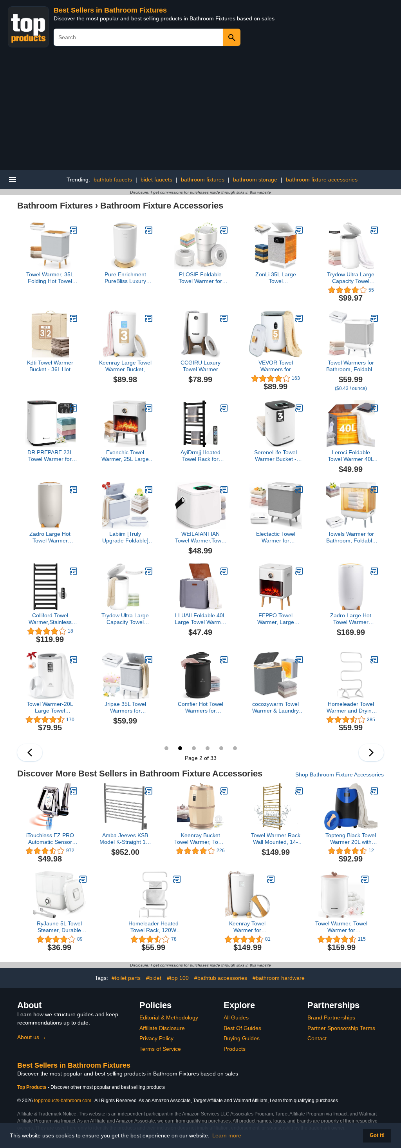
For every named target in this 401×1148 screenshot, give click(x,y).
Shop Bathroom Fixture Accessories (339, 774)
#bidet (153, 978)
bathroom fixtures (202, 179)
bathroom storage (255, 179)
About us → (31, 1037)
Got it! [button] (377, 1135)
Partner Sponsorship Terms (341, 1028)
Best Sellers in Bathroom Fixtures (110, 10)
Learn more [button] (226, 1135)
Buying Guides (242, 1038)
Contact (317, 1038)
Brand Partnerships (331, 1017)
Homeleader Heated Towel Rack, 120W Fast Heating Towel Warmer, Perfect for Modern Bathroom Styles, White (153, 927)
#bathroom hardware (279, 978)
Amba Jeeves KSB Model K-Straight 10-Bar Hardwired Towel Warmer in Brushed (125, 838)
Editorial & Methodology (168, 1017)
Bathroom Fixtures (55, 205)
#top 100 (178, 978)
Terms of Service (160, 1049)
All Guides (236, 1017)
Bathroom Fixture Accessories (161, 205)
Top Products (32, 1087)
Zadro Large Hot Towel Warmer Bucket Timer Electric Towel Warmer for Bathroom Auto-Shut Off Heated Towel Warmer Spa (50, 537)
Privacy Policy (156, 1038)
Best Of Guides (242, 1028)
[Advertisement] (200, 111)
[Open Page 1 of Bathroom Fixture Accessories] (29, 752)
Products (235, 1049)
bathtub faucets (113, 179)
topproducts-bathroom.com (62, 1100)
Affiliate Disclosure (162, 1028)
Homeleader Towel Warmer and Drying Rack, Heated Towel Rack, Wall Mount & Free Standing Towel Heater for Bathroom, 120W (351, 707)
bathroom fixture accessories (322, 179)
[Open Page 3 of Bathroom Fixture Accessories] (371, 752)
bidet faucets (156, 179)
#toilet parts (126, 978)
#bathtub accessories (220, 978)
